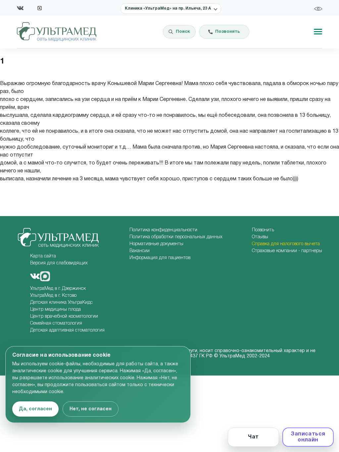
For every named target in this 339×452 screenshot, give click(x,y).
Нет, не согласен (91, 409)
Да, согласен (35, 409)
